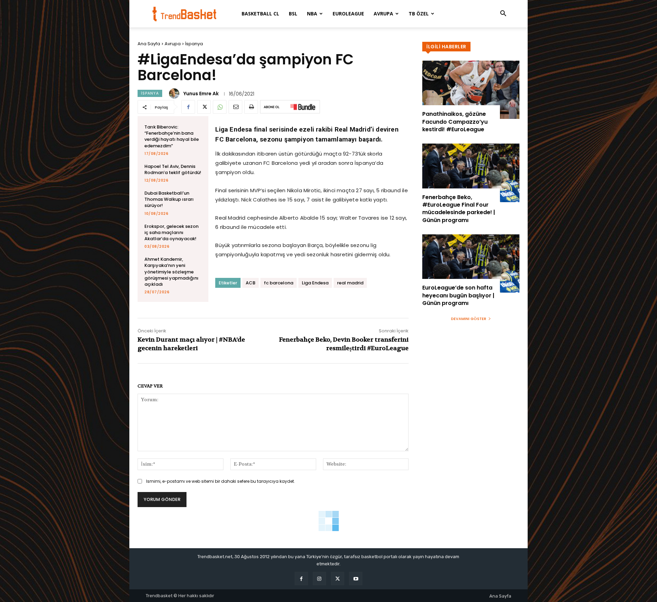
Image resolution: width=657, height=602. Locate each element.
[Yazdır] (251, 107)
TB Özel (419, 13)
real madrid (350, 283)
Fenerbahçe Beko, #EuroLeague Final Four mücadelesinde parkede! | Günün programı (458, 208)
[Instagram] (319, 578)
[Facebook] (188, 107)
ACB (250, 283)
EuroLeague (348, 13)
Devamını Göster (468, 318)
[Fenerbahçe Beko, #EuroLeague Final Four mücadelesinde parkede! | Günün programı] (470, 173)
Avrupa (383, 13)
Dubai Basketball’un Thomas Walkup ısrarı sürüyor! (169, 199)
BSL (293, 13)
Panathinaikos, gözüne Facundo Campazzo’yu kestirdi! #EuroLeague (455, 121)
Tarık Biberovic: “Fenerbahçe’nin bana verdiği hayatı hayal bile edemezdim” (171, 136)
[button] (503, 14)
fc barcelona (278, 283)
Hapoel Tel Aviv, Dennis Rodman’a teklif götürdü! (172, 169)
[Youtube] (355, 578)
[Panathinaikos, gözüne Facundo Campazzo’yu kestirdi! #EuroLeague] (470, 90)
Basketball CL (260, 13)
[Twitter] (204, 107)
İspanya (194, 43)
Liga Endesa (315, 283)
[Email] (235, 107)
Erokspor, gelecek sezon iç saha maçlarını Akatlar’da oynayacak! (171, 232)
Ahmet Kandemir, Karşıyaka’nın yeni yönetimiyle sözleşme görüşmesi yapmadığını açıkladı (171, 271)
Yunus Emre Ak (201, 93)
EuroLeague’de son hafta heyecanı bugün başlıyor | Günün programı (458, 295)
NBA (312, 13)
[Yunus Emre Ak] (175, 93)
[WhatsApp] (220, 107)
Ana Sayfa (149, 43)
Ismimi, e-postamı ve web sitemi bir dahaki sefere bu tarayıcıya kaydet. (220, 481)
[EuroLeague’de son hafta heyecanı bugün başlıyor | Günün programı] (470, 263)
